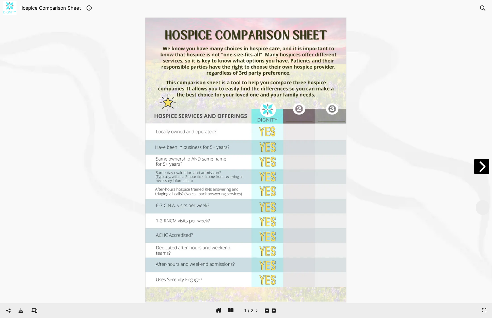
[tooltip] (21, 310)
